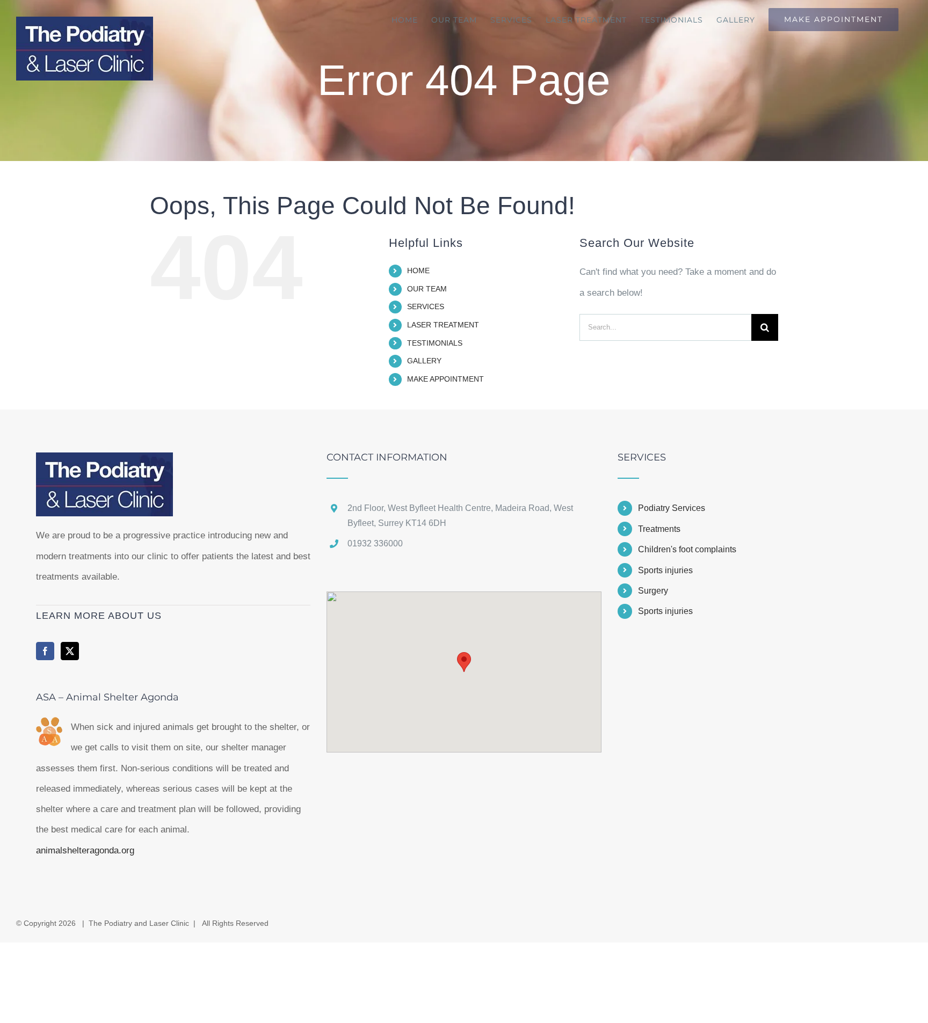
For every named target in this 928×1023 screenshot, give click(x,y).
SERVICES (425, 306)
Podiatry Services (671, 508)
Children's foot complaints (687, 549)
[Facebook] (45, 651)
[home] (104, 462)
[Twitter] (70, 651)
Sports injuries (665, 570)
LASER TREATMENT (443, 324)
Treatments (659, 529)
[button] (464, 662)
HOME (418, 270)
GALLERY (424, 360)
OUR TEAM (427, 288)
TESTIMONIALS (434, 343)
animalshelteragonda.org (85, 850)
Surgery (653, 590)
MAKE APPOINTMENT (445, 379)
